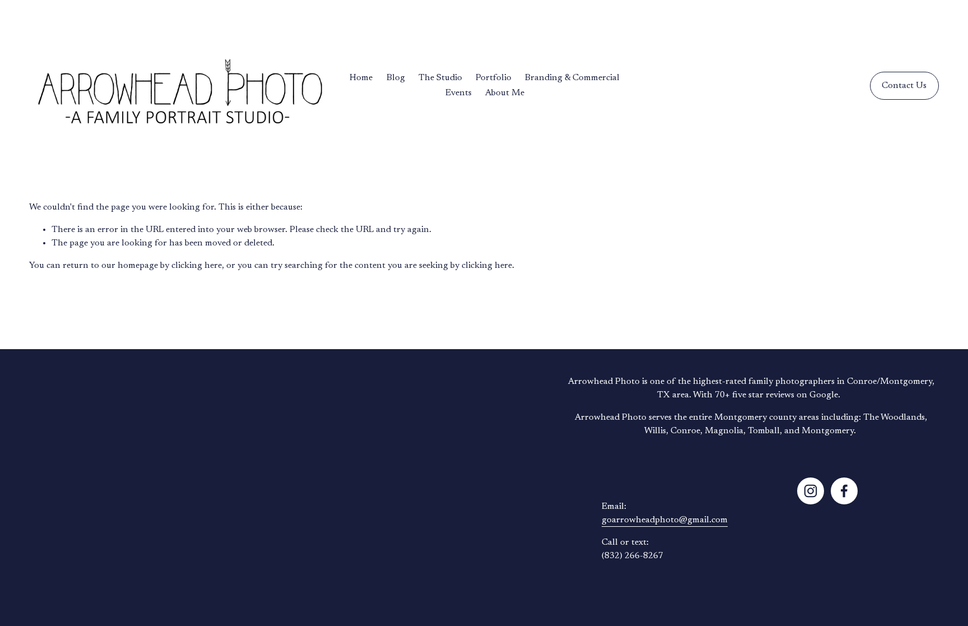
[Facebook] (844, 490)
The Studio (440, 77)
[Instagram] (810, 490)
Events (458, 93)
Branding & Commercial (572, 77)
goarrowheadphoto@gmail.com (665, 520)
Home (361, 77)
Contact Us (904, 85)
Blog (396, 77)
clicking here (196, 265)
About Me (504, 93)
